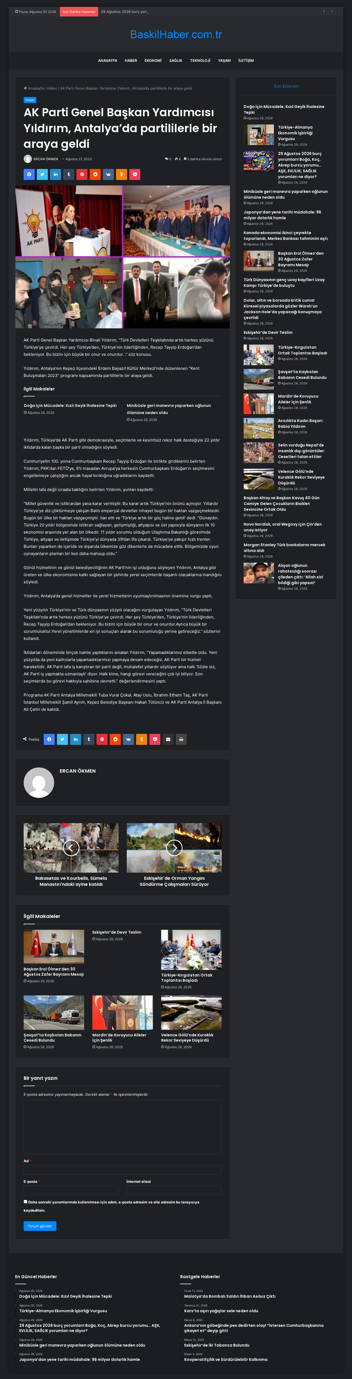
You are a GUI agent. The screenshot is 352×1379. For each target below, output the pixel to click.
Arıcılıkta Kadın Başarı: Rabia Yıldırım (300, 423)
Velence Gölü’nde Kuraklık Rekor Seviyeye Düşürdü (187, 1037)
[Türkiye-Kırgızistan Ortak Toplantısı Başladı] (191, 950)
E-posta (32, 1181)
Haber (131, 60)
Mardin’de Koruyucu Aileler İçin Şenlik (119, 1037)
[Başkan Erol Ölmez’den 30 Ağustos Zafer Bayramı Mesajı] (54, 947)
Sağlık (175, 60)
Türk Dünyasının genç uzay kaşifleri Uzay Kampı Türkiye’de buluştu (284, 282)
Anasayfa (107, 60)
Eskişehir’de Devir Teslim (116, 932)
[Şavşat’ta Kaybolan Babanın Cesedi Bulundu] (54, 1012)
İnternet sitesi (139, 1181)
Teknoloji (200, 60)
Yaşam (224, 60)
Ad (27, 1161)
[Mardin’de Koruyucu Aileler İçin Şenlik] (122, 1012)
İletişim (246, 60)
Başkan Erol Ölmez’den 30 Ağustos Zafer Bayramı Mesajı (54, 971)
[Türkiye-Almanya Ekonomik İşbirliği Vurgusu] (259, 134)
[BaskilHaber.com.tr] (176, 34)
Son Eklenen (286, 86)
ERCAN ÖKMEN (46, 159)
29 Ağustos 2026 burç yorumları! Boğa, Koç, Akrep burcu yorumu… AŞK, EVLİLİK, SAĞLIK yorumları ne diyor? (194, 11)
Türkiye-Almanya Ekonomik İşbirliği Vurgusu (295, 132)
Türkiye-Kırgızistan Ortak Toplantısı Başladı (186, 977)
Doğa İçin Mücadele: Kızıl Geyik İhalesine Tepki (70, 405)
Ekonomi (153, 60)
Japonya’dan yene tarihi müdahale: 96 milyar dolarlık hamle (282, 215)
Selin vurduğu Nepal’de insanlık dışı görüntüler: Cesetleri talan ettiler (301, 450)
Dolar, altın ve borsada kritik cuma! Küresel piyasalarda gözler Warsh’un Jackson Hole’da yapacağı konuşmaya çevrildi (283, 309)
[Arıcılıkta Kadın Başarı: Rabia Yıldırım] (259, 428)
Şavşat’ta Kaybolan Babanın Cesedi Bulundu (52, 1037)
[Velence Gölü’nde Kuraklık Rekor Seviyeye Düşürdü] (191, 1012)
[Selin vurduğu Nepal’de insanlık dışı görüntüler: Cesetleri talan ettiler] (259, 452)
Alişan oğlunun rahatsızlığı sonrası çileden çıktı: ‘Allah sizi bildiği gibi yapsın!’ (300, 574)
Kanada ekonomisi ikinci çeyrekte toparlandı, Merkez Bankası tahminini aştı (286, 235)
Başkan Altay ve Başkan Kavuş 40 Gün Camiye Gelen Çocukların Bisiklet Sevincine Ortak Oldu (282, 503)
